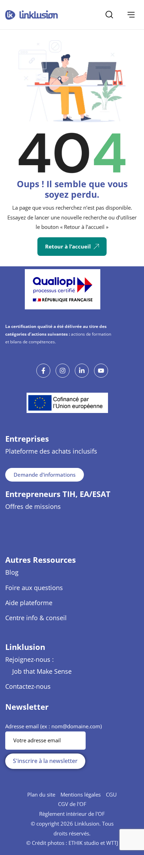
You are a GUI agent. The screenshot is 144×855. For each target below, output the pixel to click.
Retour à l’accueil (68, 246)
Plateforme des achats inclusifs (51, 451)
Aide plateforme (28, 602)
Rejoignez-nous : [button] (29, 659)
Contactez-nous (28, 686)
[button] (131, 14)
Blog (12, 572)
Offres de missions (33, 506)
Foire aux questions (34, 587)
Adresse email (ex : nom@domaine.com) (53, 726)
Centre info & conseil (36, 618)
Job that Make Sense (42, 671)
